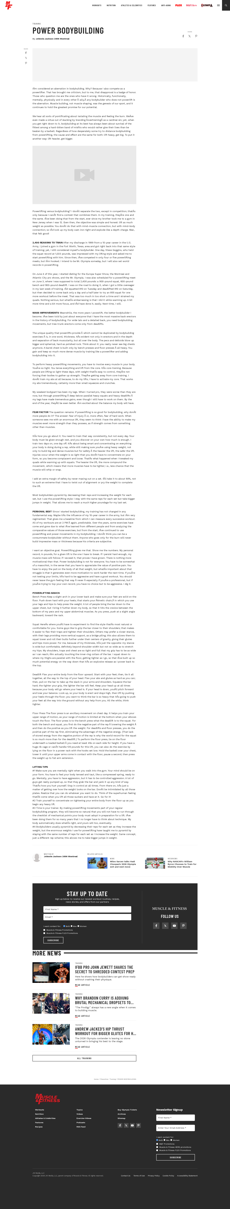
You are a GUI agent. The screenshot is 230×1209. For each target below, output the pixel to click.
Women (83, 926)
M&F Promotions (166, 1144)
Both (68, 926)
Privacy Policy (154, 1176)
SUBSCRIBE (53, 940)
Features (152, 5)
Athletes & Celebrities (131, 5)
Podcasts (81, 1122)
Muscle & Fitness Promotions (59, 930)
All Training (84, 1058)
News (112, 859)
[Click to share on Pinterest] (196, 36)
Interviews (172, 859)
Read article (82, 985)
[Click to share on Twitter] (189, 36)
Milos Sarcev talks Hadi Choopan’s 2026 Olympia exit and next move (123, 864)
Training (36, 24)
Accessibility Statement (187, 1176)
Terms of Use (139, 1176)
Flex (178, 5)
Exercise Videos (84, 1118)
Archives (122, 1114)
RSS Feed (81, 1127)
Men (75, 926)
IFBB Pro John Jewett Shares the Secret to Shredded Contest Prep (105, 969)
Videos (80, 1114)
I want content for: (52, 926)
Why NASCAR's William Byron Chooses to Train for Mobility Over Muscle (182, 864)
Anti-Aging (166, 5)
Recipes (38, 1127)
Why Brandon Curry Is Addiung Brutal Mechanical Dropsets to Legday (103, 1002)
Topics (80, 1110)
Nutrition (111, 5)
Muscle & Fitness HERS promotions (175, 1147)
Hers (191, 5)
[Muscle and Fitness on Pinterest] (183, 926)
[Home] (8, 8)
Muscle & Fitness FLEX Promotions (62, 933)
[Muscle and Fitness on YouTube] (174, 926)
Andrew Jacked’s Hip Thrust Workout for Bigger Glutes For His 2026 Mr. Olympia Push (105, 1033)
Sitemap (121, 1118)
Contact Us (125, 1176)
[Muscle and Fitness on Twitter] (165, 926)
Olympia (207, 5)
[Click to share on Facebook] (183, 36)
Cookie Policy (168, 1176)
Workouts (96, 5)
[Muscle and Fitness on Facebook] (156, 926)
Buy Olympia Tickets (127, 1110)
